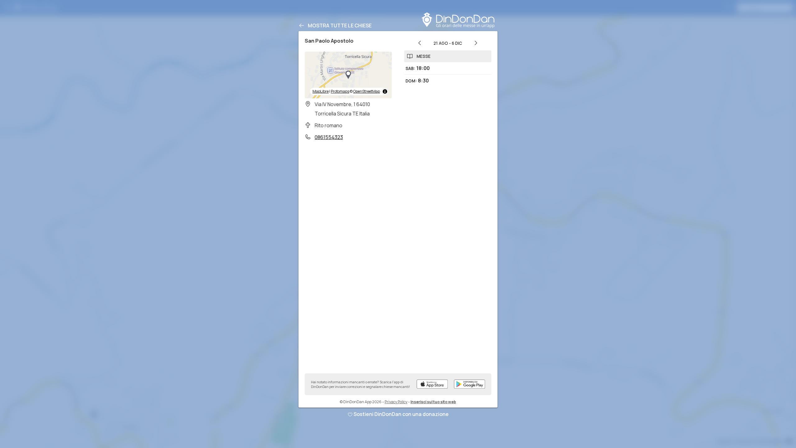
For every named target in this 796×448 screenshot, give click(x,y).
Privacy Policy (396, 401)
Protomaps (340, 91)
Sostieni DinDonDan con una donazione (401, 414)
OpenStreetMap (366, 91)
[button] (348, 75)
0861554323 (329, 137)
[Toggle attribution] (385, 91)
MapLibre (320, 91)
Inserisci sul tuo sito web (433, 401)
